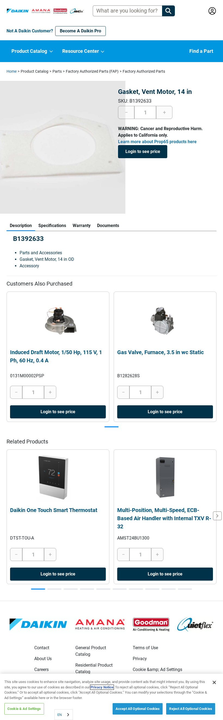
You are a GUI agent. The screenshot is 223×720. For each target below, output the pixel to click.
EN (59, 715)
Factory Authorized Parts (144, 71)
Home (12, 71)
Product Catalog (34, 71)
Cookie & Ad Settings (24, 709)
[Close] (214, 682)
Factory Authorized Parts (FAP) (92, 71)
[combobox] (63, 714)
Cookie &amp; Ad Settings (157, 669)
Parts (57, 71)
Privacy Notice (102, 687)
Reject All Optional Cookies (190, 709)
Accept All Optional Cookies (138, 709)
